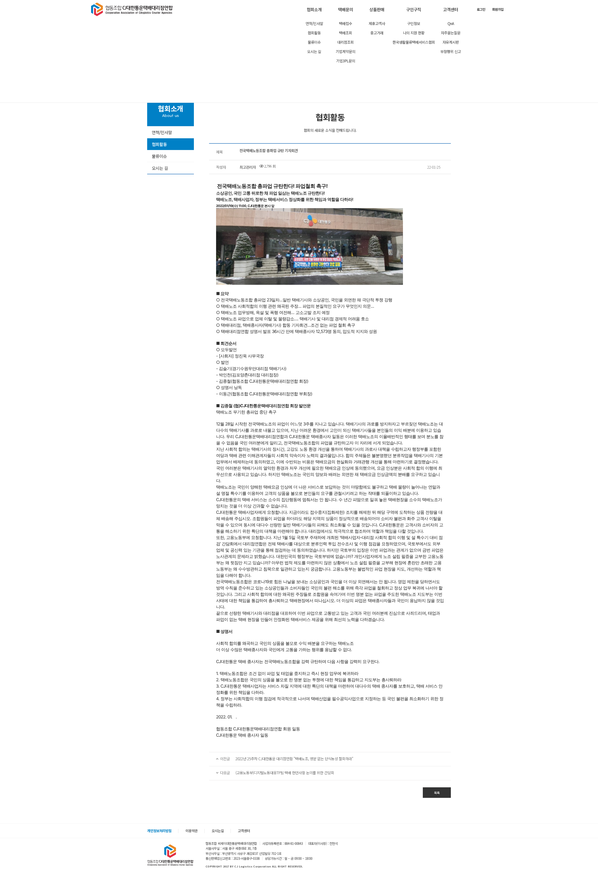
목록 (437, 792)
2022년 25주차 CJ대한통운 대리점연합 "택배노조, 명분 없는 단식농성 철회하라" (285, 758)
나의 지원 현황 (413, 33)
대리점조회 (345, 42)
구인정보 (413, 23)
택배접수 (345, 23)
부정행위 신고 (450, 51)
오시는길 (218, 830)
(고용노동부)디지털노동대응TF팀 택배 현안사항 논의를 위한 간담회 (276, 772)
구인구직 (413, 9)
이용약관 (191, 830)
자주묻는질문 (450, 33)
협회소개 (314, 9)
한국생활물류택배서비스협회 (413, 42)
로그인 (481, 9)
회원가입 (497, 9)
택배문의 (345, 9)
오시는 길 (314, 51)
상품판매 (376, 9)
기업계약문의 (345, 51)
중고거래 (376, 33)
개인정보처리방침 (159, 830)
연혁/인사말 (314, 23)
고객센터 (450, 9)
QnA (451, 23)
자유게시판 (450, 42)
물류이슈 (314, 42)
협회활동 (314, 33)
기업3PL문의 (345, 61)
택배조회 (345, 33)
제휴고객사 (377, 23)
